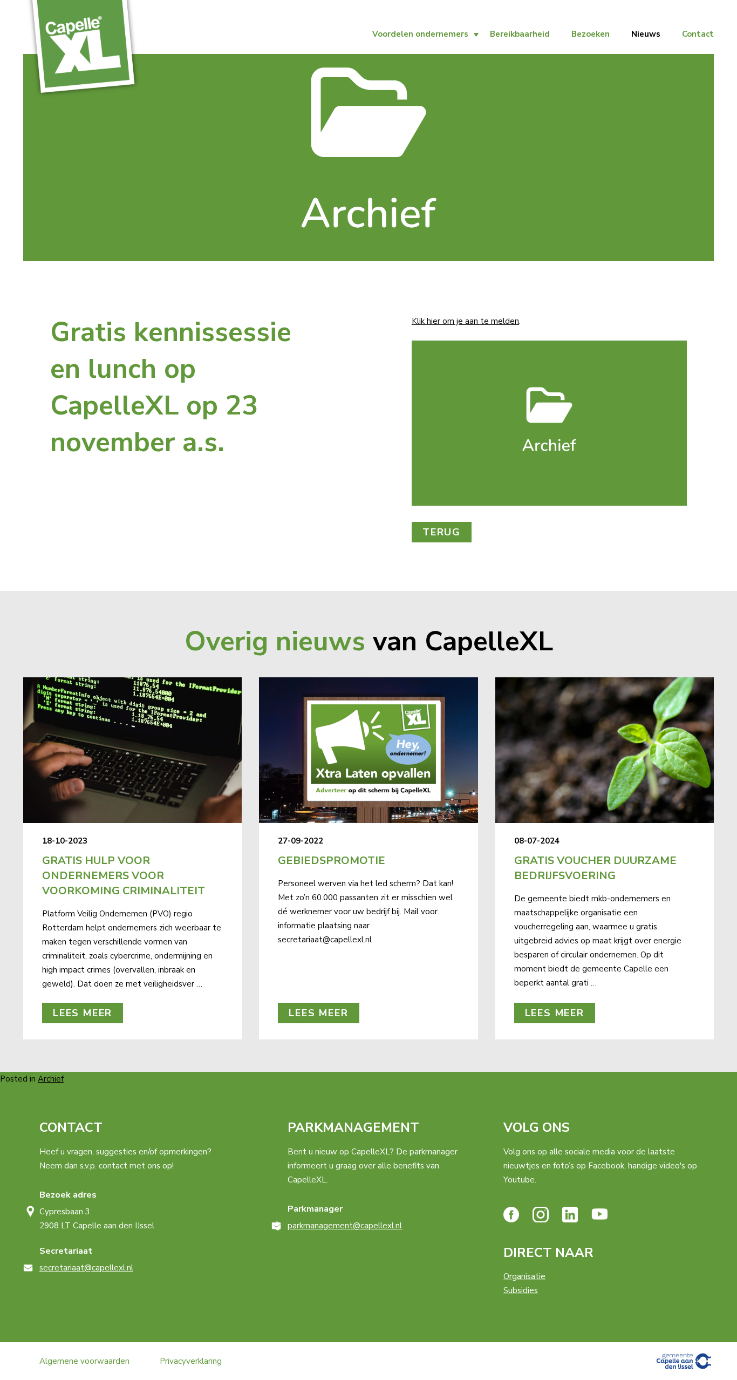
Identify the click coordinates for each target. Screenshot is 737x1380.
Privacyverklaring (191, 1361)
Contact (698, 34)
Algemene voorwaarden (84, 1361)
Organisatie (524, 1276)
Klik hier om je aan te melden (465, 321)
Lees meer (82, 1013)
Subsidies (520, 1290)
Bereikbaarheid (520, 34)
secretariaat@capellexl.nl (86, 1267)
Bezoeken (590, 34)
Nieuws (645, 34)
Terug (441, 532)
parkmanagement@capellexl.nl (345, 1225)
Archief (51, 1078)
